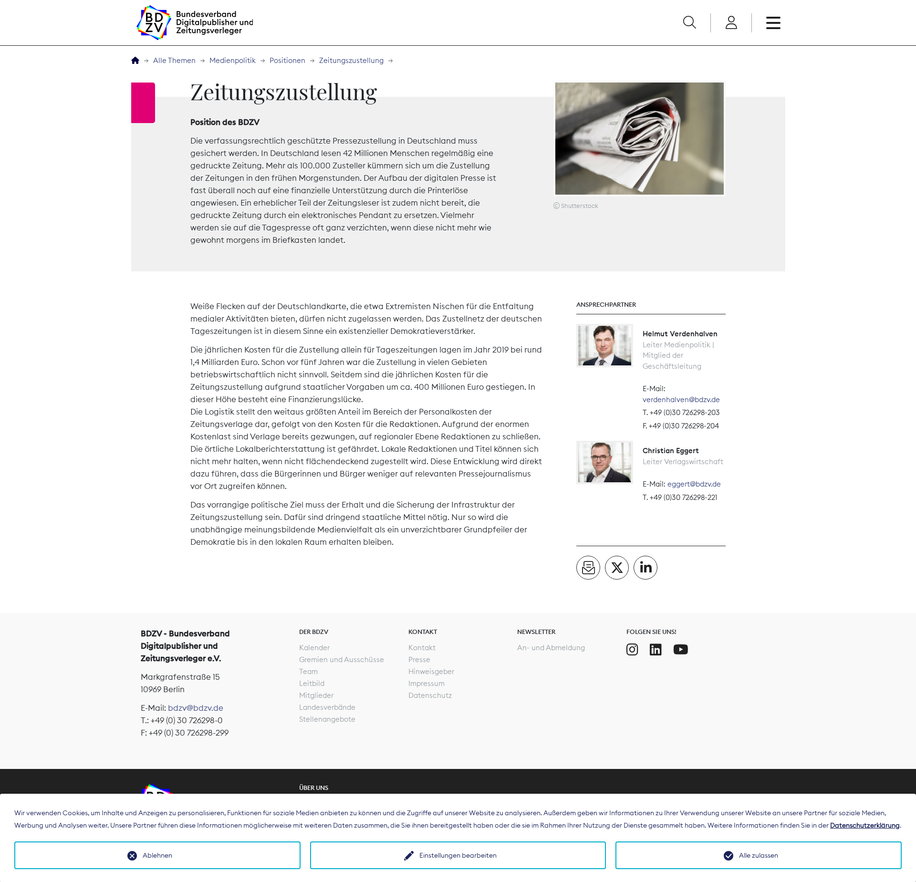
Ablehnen (157, 855)
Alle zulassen (758, 855)
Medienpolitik (232, 60)
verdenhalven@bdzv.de (681, 399)
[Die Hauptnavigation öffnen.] (773, 23)
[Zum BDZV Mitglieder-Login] (731, 23)
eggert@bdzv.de (694, 483)
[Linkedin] (656, 649)
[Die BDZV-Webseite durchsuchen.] (689, 23)
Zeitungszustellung (351, 60)
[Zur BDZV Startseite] (135, 60)
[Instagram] (632, 649)
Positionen (287, 60)
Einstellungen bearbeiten (458, 855)
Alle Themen (174, 60)
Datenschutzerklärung (865, 825)
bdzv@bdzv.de (195, 708)
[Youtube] (680, 649)
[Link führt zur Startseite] (194, 23)
